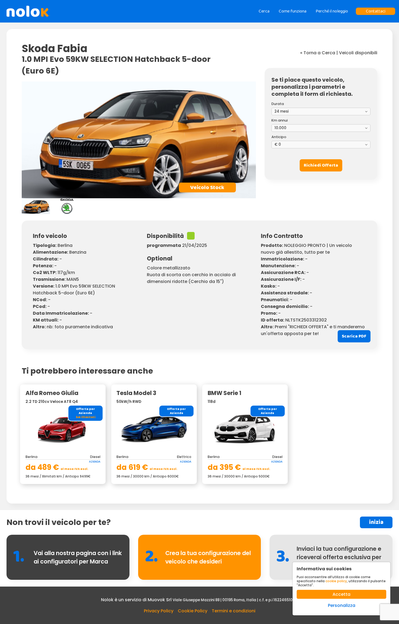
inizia (376, 522)
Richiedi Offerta (321, 165)
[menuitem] (36, 206)
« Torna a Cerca (317, 53)
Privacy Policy (158, 611)
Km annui (279, 120)
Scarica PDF (354, 336)
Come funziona (292, 11)
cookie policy (336, 581)
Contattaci (375, 11)
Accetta (341, 594)
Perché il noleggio (332, 11)
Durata (277, 103)
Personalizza (341, 605)
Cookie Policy (192, 611)
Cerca (264, 11)
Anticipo (278, 137)
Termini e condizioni (233, 611)
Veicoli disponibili (358, 53)
